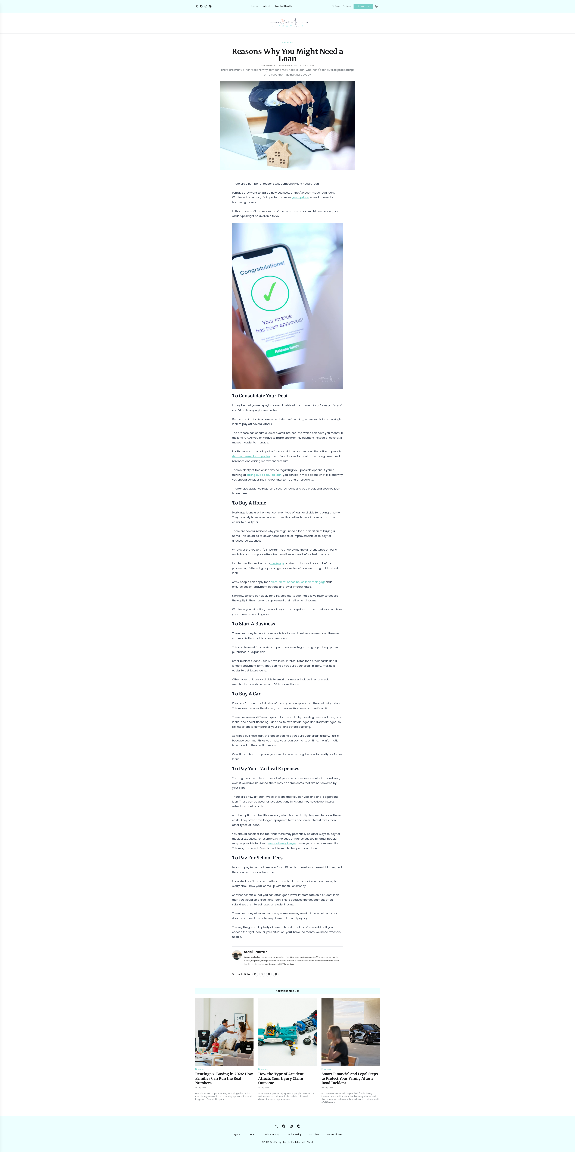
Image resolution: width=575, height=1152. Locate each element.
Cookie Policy (294, 1134)
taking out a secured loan (264, 475)
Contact (253, 1134)
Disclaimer (314, 1134)
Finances (287, 42)
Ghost (310, 1142)
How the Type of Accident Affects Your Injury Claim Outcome (281, 1078)
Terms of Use (334, 1134)
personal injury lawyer (281, 843)
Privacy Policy (272, 1134)
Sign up (237, 1134)
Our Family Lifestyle (280, 1142)
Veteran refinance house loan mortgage (298, 582)
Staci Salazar (255, 952)
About (266, 6)
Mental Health (283, 6)
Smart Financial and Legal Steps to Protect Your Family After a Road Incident (349, 1078)
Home (254, 6)
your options (300, 197)
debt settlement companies (251, 456)
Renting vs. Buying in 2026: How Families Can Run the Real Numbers (224, 1078)
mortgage (277, 563)
